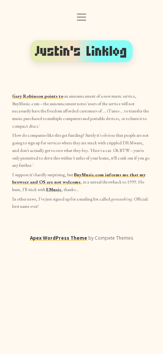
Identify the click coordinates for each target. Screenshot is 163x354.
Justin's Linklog (81, 51)
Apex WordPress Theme (58, 238)
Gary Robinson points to (37, 96)
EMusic (53, 189)
